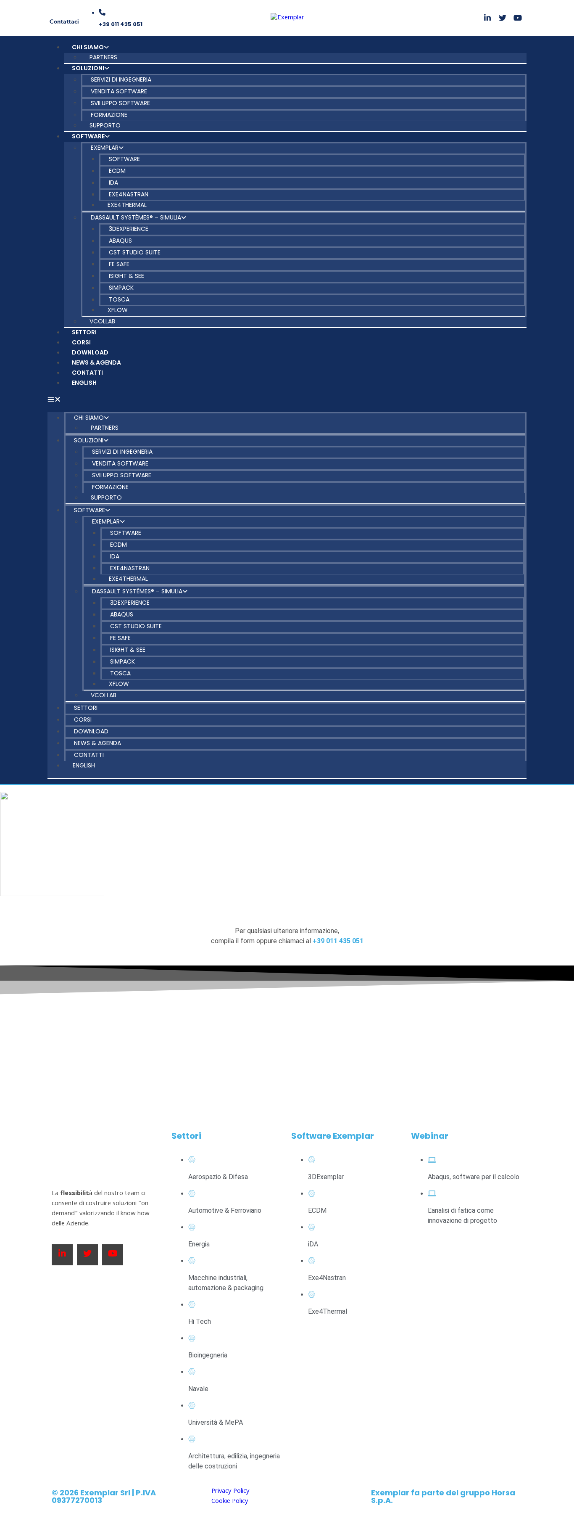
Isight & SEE (126, 276)
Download (90, 352)
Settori (84, 332)
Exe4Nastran (128, 194)
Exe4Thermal (127, 205)
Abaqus (120, 240)
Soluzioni (88, 68)
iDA (113, 182)
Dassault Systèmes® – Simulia (136, 217)
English (84, 382)
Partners (103, 57)
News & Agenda (96, 362)
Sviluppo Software (120, 103)
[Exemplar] (287, 18)
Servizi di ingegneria (121, 79)
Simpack (121, 287)
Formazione (109, 115)
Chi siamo (88, 47)
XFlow (118, 310)
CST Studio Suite (135, 252)
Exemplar (104, 147)
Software (88, 136)
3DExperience (128, 229)
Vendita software (119, 91)
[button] (287, 400)
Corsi (81, 342)
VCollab (102, 321)
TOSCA (119, 299)
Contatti (87, 372)
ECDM (117, 171)
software (124, 159)
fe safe (119, 264)
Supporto (105, 125)
